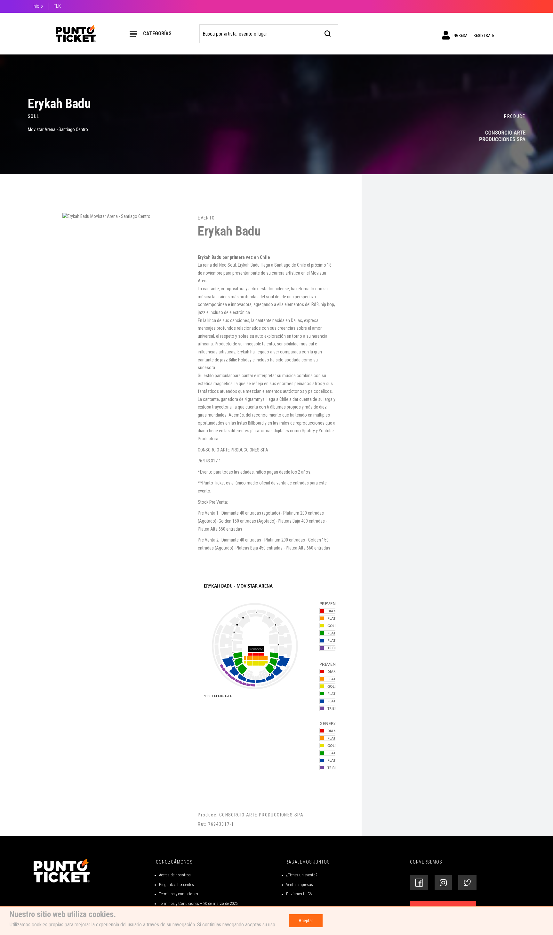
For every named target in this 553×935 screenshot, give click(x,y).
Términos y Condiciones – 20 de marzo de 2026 (198, 903)
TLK (57, 6)
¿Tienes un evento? (301, 875)
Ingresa (459, 35)
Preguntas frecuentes (176, 884)
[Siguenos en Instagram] (443, 882)
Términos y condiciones (178, 893)
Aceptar (306, 920)
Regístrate (484, 35)
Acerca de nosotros (175, 875)
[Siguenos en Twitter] (467, 882)
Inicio (38, 6)
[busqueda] (328, 33)
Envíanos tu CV (299, 893)
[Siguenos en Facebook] (419, 882)
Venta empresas (299, 884)
